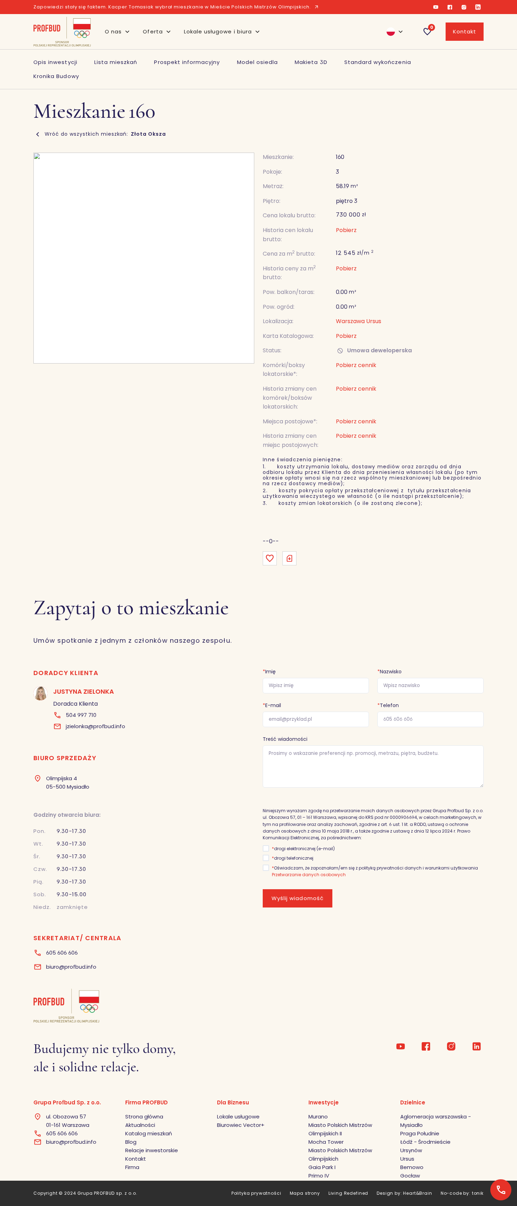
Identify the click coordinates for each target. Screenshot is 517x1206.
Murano (318, 1116)
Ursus (407, 1158)
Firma (132, 1167)
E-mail (272, 705)
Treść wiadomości (285, 739)
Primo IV (318, 1175)
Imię (269, 671)
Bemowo (411, 1167)
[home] (62, 31)
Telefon (388, 705)
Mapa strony (305, 1193)
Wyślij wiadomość (298, 898)
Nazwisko (389, 671)
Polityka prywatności (256, 1193)
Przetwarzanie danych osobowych (309, 875)
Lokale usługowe (238, 1116)
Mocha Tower (326, 1142)
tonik (478, 1193)
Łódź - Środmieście (425, 1142)
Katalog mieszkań (148, 1133)
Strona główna (144, 1116)
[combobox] (392, 31)
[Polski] (392, 31)
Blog (130, 1142)
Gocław (410, 1175)
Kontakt (464, 31)
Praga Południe (419, 1133)
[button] (117, 32)
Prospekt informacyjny (187, 62)
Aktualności (140, 1125)
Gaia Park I (322, 1167)
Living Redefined (348, 1193)
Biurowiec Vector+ (240, 1125)
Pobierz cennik (356, 421)
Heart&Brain (417, 1193)
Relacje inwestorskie (151, 1150)
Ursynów (411, 1150)
